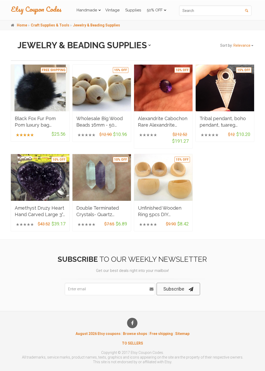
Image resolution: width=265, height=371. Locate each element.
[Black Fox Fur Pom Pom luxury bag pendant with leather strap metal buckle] (40, 88)
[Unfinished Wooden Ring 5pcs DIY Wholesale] (163, 177)
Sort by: (235, 45)
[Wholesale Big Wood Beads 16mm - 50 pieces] (101, 88)
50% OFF (155, 10)
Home (22, 25)
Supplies (133, 10)
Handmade (87, 10)
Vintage (112, 10)
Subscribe (173, 289)
